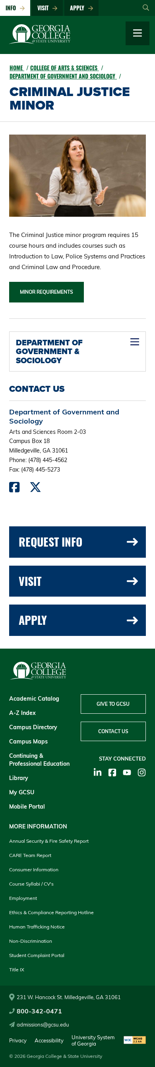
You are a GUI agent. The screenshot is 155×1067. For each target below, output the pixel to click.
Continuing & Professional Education (39, 759)
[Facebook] (112, 772)
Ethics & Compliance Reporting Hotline (51, 912)
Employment (23, 898)
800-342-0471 (39, 1011)
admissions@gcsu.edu (43, 1024)
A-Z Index (22, 712)
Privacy (18, 1040)
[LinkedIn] (97, 772)
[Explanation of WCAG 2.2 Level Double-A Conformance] (135, 1040)
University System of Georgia (93, 1040)
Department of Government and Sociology (63, 76)
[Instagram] (142, 772)
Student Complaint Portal (36, 955)
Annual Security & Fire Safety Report (49, 841)
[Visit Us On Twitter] (35, 489)
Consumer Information (33, 869)
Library (18, 778)
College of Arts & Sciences (64, 68)
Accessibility (49, 1040)
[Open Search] (146, 8)
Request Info (50, 542)
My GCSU (21, 792)
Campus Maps (28, 741)
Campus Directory (33, 727)
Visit (44, 8)
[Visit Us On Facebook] (14, 489)
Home (17, 68)
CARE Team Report (30, 855)
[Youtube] (127, 772)
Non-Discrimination (30, 941)
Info (12, 8)
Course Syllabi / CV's (31, 884)
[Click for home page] (40, 42)
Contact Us (113, 731)
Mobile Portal (27, 806)
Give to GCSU (113, 704)
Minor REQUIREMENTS (46, 292)
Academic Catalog (34, 698)
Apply (78, 8)
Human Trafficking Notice (37, 927)
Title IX (16, 970)
